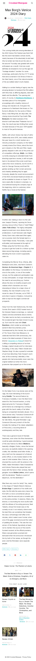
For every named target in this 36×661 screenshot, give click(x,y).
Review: (7, 639)
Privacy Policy (26, 657)
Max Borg (10, 18)
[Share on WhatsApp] (26, 555)
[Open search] (32, 3)
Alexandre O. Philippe (15, 341)
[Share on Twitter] (10, 555)
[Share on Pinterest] (15, 555)
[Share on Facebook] (4, 555)
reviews (15, 549)
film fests (6, 549)
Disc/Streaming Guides (24, 618)
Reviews (13, 20)
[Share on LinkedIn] (20, 555)
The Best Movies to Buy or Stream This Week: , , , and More (26, 606)
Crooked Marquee (18, 3)
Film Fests (28, 18)
